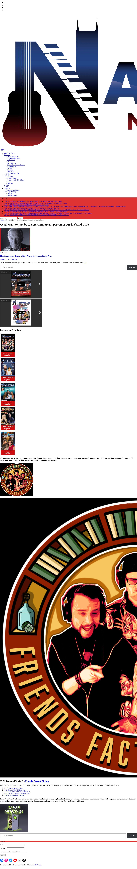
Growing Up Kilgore (13, 158)
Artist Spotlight (11, 166)
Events (6, 186)
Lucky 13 (10, 161)
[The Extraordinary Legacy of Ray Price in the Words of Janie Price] (15, 250)
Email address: (4, 852)
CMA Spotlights (12, 178)
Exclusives (7, 155)
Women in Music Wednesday (16, 165)
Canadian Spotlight (13, 173)
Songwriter (10, 171)
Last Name (3, 848)
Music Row (7, 175)
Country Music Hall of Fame (15, 180)
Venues (9, 193)
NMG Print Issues (9, 153)
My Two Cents (11, 163)
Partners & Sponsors (13, 190)
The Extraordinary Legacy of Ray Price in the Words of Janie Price (26, 256)
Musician (10, 168)
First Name (3, 845)
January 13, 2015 (5, 259)
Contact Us (7, 188)
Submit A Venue (12, 195)
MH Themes (37, 865)
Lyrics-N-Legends (12, 156)
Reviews (6, 185)
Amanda (12, 259)
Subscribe (132, 267)
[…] (85, 262)
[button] (13, 788)
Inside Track (11, 160)
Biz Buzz (10, 176)
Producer (10, 170)
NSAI (9, 181)
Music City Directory (10, 192)
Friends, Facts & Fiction (37, 781)
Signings (10, 183)
